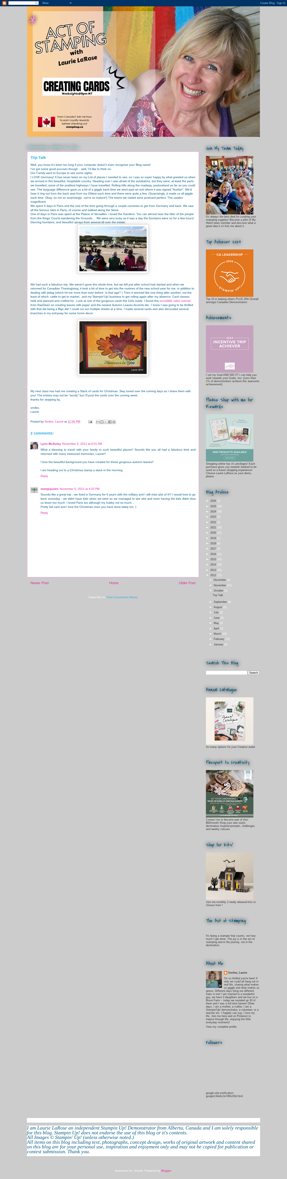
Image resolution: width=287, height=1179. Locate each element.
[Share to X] (106, 422)
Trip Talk (218, 595)
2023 (213, 516)
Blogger (166, 1170)
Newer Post (39, 583)
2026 (213, 500)
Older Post (187, 583)
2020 (213, 532)
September (221, 601)
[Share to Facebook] (110, 422)
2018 (213, 543)
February (219, 639)
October (219, 590)
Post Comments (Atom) (122, 597)
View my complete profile (221, 1026)
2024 (213, 511)
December (220, 579)
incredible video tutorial (175, 300)
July (217, 612)
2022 (213, 522)
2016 (213, 554)
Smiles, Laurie (237, 972)
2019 (213, 538)
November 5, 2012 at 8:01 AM (82, 443)
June (217, 617)
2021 (213, 527)
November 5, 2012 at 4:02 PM (80, 488)
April (217, 628)
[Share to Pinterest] (114, 422)
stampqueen (49, 488)
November (220, 585)
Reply (44, 476)
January (219, 644)
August (218, 607)
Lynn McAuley (51, 443)
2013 (213, 570)
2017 (213, 548)
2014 (213, 564)
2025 (213, 506)
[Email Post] (90, 421)
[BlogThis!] (102, 422)
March (218, 633)
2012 (213, 575)
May (217, 623)
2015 (213, 559)
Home (113, 583)
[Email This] (98, 422)
